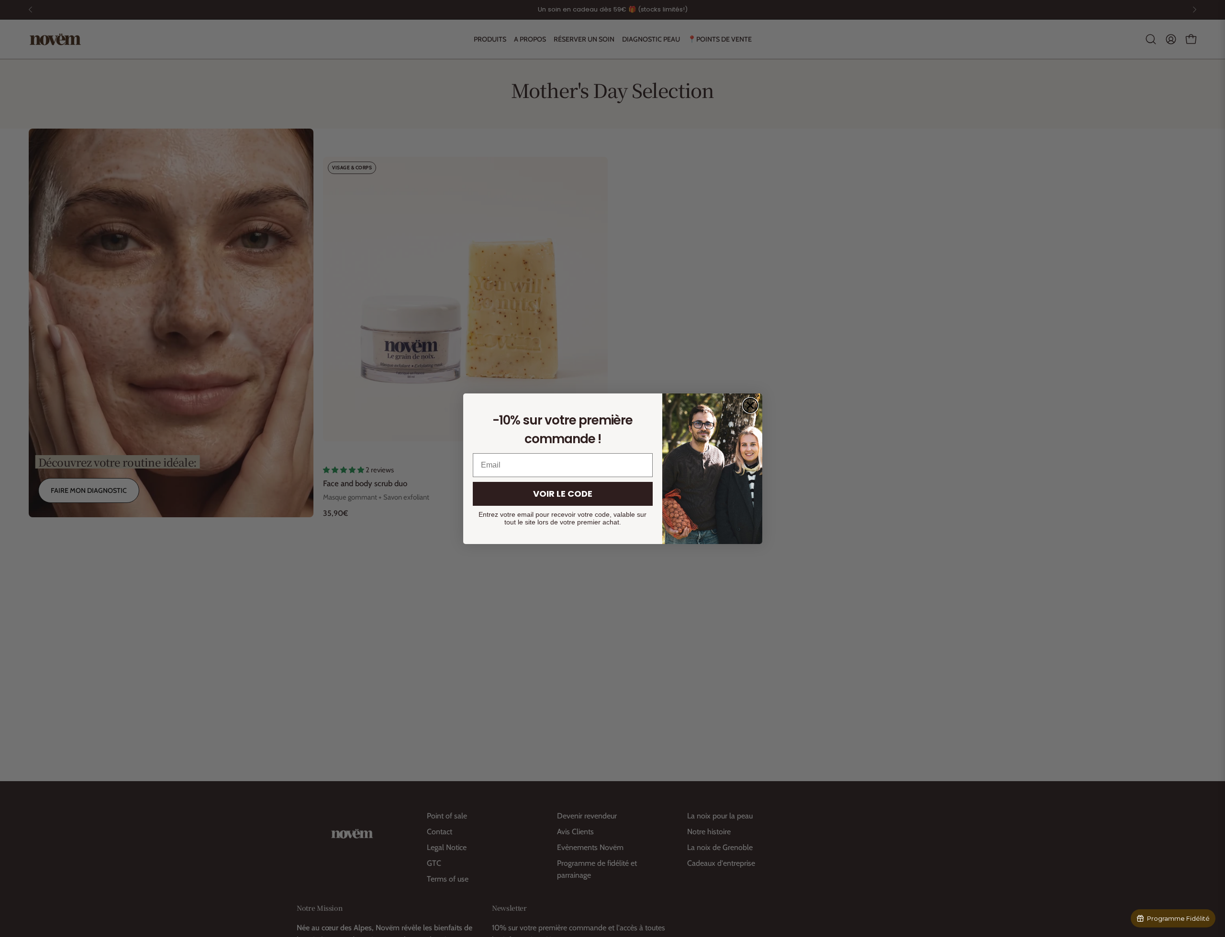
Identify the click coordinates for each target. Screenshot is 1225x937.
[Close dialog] (750, 405)
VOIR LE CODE (562, 494)
